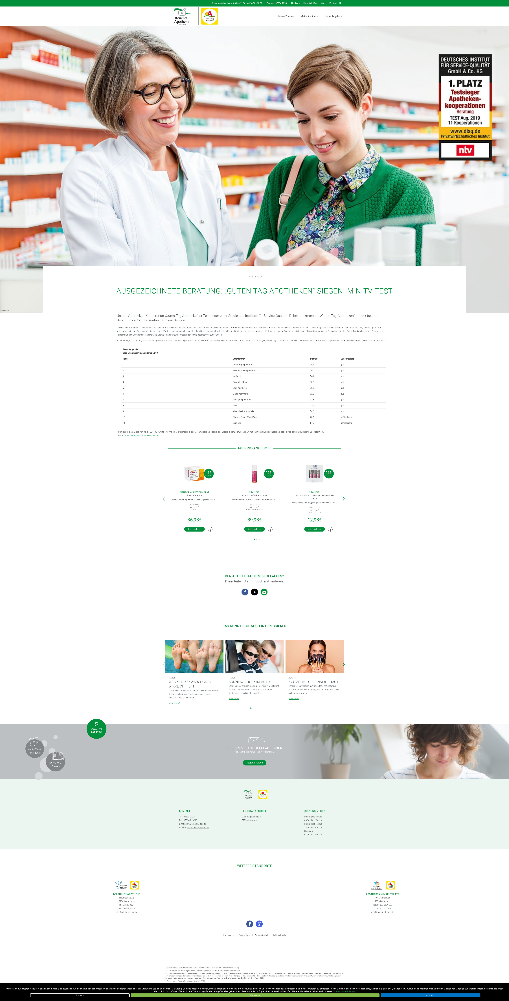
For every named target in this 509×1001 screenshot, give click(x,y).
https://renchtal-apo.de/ (198, 827)
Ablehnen (80, 995)
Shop (323, 3)
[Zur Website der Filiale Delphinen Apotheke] (126, 885)
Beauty (292, 678)
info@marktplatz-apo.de (382, 912)
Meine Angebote (333, 16)
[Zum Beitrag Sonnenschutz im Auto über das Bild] (254, 656)
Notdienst (295, 3)
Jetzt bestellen (194, 529)
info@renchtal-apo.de (196, 824)
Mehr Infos (430, 995)
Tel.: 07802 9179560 (382, 905)
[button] (344, 496)
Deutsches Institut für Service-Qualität (141, 435)
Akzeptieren (255, 995)
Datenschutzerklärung (344, 991)
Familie (172, 678)
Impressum (228, 935)
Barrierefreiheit (262, 935)
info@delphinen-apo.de (126, 912)
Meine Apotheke (309, 16)
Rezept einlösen (310, 3)
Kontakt (333, 3)
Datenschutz (244, 935)
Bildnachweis (279, 935)
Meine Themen (286, 16)
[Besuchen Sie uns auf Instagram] (259, 924)
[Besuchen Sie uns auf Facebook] (249, 924)
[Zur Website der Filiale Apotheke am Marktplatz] (382, 885)
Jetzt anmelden (254, 762)
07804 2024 (281, 3)
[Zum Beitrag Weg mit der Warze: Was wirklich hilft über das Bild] (194, 656)
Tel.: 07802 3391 (126, 905)
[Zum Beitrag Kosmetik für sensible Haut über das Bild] (315, 656)
